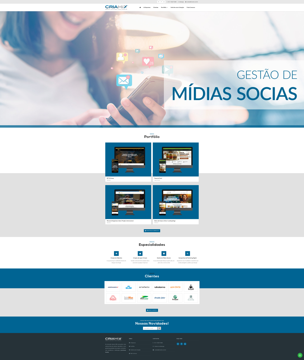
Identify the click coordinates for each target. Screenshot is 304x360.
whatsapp (181, 2)
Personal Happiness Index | (120, 221)
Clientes (155, 7)
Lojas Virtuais (157, 180)
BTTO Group (110, 178)
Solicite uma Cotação (177, 7)
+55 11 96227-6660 (172, 2)
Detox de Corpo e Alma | (164, 221)
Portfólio (163, 7)
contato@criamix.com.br (192, 2)
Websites (109, 180)
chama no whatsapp (159, 346)
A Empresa (147, 7)
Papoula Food (158, 178)
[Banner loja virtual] (152, 69)
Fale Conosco (191, 7)
